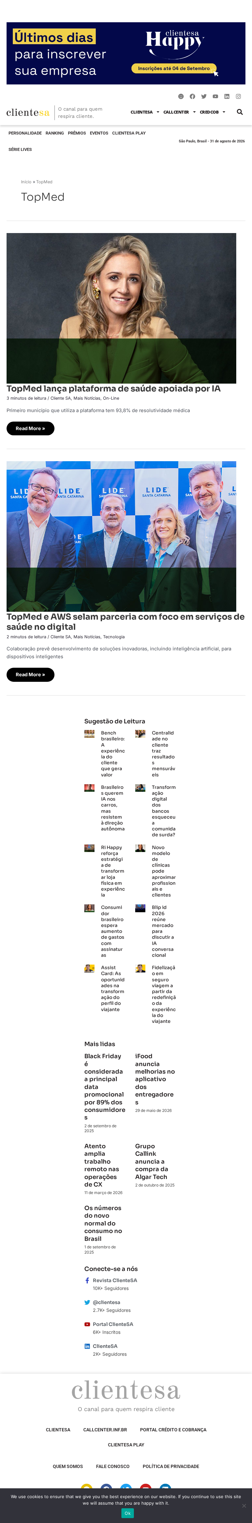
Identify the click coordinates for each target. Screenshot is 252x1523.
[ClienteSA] (87, 1346)
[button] (239, 111)
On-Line (111, 398)
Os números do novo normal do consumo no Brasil (103, 1223)
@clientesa (106, 1302)
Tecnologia (114, 636)
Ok (128, 1513)
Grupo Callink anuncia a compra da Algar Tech (151, 1162)
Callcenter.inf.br (105, 1429)
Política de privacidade (171, 1466)
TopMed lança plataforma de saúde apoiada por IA (114, 388)
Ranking (55, 133)
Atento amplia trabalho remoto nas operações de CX (101, 1165)
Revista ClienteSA (115, 1280)
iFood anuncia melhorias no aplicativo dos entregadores (155, 1079)
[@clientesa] (87, 1302)
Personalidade (25, 133)
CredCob (209, 112)
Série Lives (20, 149)
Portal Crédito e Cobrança (173, 1429)
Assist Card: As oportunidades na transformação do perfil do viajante (113, 988)
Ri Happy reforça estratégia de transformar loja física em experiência (113, 871)
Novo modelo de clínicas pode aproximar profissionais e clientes (164, 871)
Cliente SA (61, 398)
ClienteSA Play (129, 133)
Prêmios (77, 133)
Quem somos (68, 1466)
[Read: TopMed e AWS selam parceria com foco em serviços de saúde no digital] (121, 536)
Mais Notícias (87, 398)
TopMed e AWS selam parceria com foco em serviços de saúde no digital (126, 621)
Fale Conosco (113, 1466)
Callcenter (176, 112)
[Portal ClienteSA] (87, 1324)
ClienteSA (142, 112)
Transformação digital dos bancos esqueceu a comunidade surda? (164, 811)
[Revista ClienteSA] (87, 1280)
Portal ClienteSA (113, 1324)
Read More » (30, 426)
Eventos (99, 133)
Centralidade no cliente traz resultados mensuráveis (163, 753)
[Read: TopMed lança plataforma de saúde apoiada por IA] (121, 308)
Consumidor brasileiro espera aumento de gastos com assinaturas (112, 931)
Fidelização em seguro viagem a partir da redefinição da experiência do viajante (164, 994)
